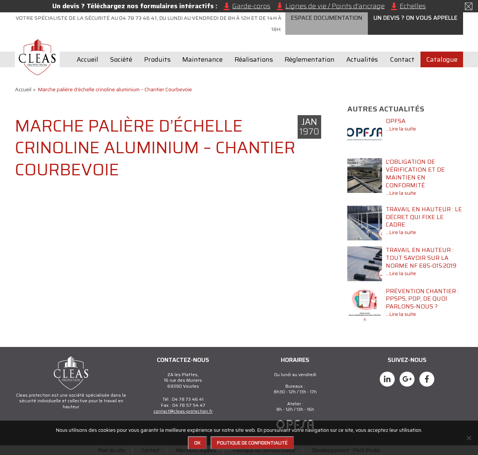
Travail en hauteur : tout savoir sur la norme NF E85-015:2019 (421, 257)
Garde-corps (251, 6)
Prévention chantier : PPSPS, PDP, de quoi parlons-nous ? (422, 298)
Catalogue (441, 59)
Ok (197, 443)
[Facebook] (387, 379)
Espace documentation (326, 17)
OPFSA (396, 121)
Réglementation (310, 59)
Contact (402, 59)
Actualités (362, 59)
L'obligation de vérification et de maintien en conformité (415, 173)
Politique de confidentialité (252, 443)
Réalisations (254, 59)
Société (121, 59)
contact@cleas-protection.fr (182, 411)
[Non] (468, 438)
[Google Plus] (407, 379)
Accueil (87, 59)
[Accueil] (37, 57)
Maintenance (202, 59)
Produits (157, 59)
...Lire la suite (401, 128)
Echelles (413, 6)
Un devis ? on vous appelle (415, 17)
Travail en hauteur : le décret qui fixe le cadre (424, 217)
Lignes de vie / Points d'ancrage (335, 6)
